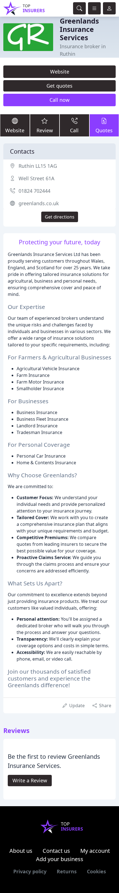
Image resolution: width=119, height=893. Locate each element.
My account (95, 850)
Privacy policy (29, 871)
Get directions (59, 217)
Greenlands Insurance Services (79, 29)
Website (59, 71)
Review (45, 130)
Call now (59, 100)
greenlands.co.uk (39, 203)
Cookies (96, 871)
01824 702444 (34, 190)
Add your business (59, 859)
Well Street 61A (37, 178)
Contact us (56, 850)
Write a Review (29, 780)
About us (20, 850)
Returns (67, 871)
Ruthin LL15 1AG (38, 166)
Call (74, 130)
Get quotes (59, 85)
